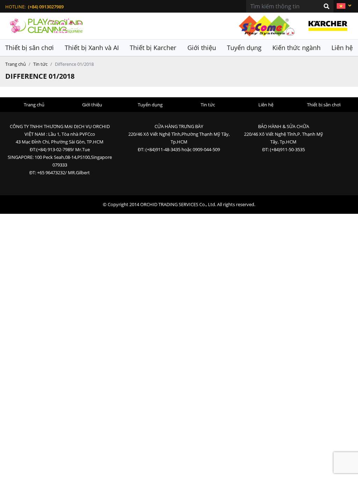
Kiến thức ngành (296, 47)
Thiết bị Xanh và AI (92, 47)
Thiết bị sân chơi (29, 47)
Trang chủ (15, 64)
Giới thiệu (201, 47)
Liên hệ (342, 47)
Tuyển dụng (244, 47)
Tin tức (40, 64)
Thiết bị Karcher (153, 47)
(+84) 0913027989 (46, 6)
